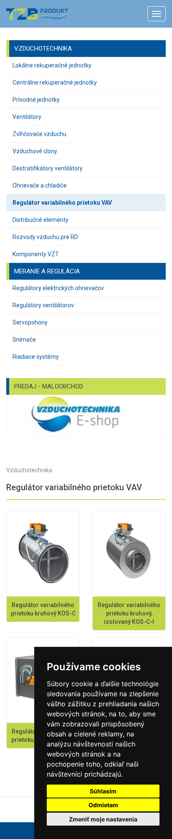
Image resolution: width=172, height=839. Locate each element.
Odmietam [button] (103, 804)
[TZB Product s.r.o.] (36, 14)
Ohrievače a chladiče (40, 185)
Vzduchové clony (35, 151)
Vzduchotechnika (29, 470)
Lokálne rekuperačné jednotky (52, 65)
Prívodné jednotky (36, 99)
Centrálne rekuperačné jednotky (55, 82)
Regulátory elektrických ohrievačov (58, 288)
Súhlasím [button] (103, 791)
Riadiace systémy (36, 356)
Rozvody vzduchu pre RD (45, 237)
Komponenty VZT (36, 254)
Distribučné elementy (40, 219)
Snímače (24, 339)
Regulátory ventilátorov (43, 305)
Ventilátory (27, 116)
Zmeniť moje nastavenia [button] (103, 819)
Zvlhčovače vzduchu (39, 134)
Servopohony (30, 322)
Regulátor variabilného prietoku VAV (62, 202)
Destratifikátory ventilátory (48, 168)
